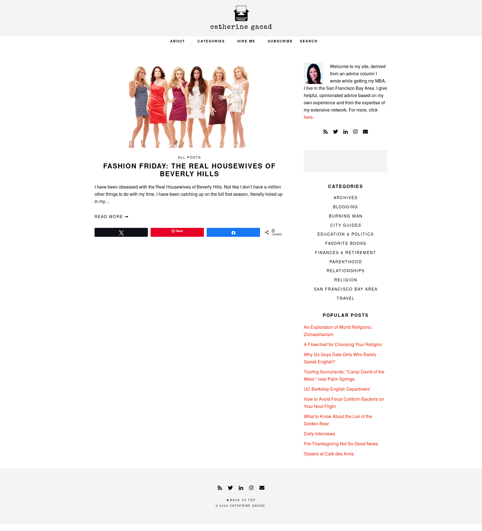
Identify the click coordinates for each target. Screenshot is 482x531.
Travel (346, 298)
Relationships (346, 270)
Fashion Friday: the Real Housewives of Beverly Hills (189, 169)
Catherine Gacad (241, 18)
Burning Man (346, 216)
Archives (346, 197)
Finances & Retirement (345, 252)
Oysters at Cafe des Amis (329, 453)
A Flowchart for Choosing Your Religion (343, 344)
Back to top (242, 500)
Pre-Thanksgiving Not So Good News (341, 443)
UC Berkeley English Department (337, 389)
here (308, 117)
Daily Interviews (319, 433)
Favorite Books (345, 243)
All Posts (189, 157)
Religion (345, 280)
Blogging (345, 206)
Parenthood (345, 261)
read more (110, 216)
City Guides (345, 225)
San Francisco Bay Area (346, 289)
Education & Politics (345, 234)
